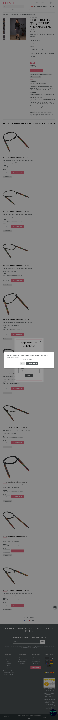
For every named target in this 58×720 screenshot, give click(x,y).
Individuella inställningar (29, 359)
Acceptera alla (32, 363)
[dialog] (29, 360)
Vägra (22, 363)
